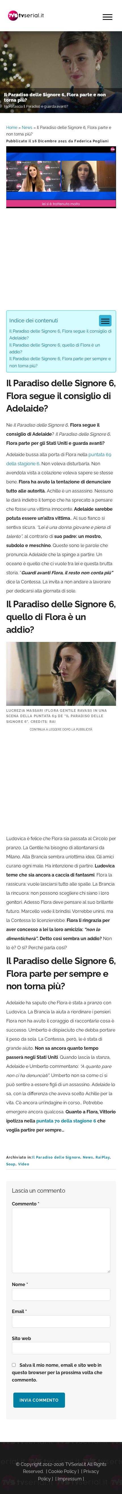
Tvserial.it (26, 16)
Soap (11, 1164)
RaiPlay (103, 1157)
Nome (20, 1284)
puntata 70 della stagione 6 (66, 1121)
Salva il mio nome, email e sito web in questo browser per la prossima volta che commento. (57, 1372)
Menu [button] (107, 17)
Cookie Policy (62, 1471)
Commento (25, 1204)
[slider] (60, 203)
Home (11, 127)
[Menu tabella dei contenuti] (105, 320)
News (27, 127)
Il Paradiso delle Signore (56, 1157)
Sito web (21, 1338)
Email (19, 1311)
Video (23, 1164)
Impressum (70, 1479)
